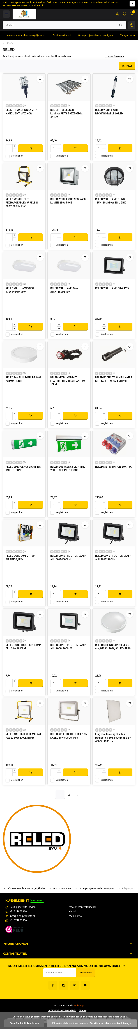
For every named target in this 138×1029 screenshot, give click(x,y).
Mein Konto (75, 916)
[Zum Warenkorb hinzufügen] (30, 148)
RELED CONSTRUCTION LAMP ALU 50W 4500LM (68, 557)
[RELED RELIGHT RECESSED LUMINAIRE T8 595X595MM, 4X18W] (69, 87)
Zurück (11, 43)
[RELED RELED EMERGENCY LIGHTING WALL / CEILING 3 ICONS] (69, 443)
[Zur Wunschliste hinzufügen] (40, 79)
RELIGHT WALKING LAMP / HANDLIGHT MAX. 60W (21, 112)
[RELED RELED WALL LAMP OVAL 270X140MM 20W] (24, 265)
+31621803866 (18, 911)
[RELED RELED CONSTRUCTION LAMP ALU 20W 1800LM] (24, 622)
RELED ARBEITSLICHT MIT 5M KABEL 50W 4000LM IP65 (23, 736)
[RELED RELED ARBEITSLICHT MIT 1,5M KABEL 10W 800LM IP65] (69, 711)
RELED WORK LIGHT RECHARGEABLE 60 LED (109, 112)
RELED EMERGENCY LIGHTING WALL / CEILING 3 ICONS (68, 468)
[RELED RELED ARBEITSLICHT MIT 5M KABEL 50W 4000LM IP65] (24, 711)
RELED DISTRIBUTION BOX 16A (113, 467)
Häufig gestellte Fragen (23, 907)
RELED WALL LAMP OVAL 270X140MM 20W (20, 290)
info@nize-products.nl (22, 916)
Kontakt (73, 911)
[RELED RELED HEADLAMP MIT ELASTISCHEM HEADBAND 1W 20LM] (69, 354)
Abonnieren (86, 972)
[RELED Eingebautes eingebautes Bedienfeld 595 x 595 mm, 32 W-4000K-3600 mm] (114, 711)
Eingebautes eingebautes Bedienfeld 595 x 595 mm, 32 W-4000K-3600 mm (113, 737)
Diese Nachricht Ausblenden (24, 1023)
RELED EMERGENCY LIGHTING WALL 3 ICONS (23, 468)
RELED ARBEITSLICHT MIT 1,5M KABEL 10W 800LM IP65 (69, 736)
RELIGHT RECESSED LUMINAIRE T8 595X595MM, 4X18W (66, 113)
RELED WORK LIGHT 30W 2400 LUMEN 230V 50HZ (68, 201)
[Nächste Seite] (77, 794)
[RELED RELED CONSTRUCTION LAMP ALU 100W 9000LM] (69, 622)
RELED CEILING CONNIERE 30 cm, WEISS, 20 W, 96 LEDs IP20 (112, 647)
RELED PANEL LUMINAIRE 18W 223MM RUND (23, 379)
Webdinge (79, 1005)
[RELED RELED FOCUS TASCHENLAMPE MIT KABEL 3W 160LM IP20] (114, 354)
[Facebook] (52, 985)
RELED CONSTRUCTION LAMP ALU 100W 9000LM (68, 647)
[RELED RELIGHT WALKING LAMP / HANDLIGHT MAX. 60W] (24, 87)
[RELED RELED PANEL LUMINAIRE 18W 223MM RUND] (24, 354)
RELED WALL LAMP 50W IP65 (112, 288)
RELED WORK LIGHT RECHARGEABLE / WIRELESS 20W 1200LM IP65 (22, 203)
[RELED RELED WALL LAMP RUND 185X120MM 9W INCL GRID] (114, 176)
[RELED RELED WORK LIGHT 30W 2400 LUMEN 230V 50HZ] (69, 176)
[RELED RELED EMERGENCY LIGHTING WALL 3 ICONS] (24, 443)
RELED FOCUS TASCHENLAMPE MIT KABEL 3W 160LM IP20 (113, 379)
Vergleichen (17, 155)
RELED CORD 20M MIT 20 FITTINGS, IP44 (20, 557)
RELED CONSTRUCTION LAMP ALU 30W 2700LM (112, 557)
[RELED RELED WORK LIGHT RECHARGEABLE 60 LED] (114, 87)
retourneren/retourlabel (82, 907)
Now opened (37, 900)
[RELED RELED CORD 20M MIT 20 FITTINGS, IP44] (24, 532)
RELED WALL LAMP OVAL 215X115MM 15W (64, 290)
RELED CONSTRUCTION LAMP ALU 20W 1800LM (23, 647)
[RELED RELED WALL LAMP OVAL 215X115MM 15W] (69, 265)
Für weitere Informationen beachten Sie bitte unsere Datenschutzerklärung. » (91, 1023)
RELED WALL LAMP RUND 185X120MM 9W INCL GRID (110, 201)
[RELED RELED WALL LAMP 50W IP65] (114, 265)
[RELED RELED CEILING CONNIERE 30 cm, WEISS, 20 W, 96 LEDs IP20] (114, 622)
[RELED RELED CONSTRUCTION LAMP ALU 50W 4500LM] (69, 532)
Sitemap (83, 1010)
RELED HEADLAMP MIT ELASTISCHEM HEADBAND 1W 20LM (67, 381)
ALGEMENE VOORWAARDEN (62, 1010)
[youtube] (85, 985)
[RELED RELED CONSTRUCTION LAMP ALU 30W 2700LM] (114, 532)
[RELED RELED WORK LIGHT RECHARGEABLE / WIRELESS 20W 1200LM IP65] (24, 176)
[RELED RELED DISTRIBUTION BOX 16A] (114, 443)
